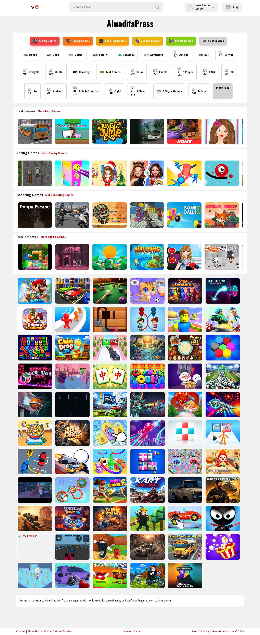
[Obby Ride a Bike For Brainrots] (147, 575)
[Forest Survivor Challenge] (222, 490)
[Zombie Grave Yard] (34, 490)
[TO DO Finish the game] (72, 257)
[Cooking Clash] (222, 461)
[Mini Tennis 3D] (109, 490)
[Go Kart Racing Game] (147, 490)
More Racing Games (54, 153)
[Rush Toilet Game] (147, 319)
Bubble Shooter (89, 91)
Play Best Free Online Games (34, 7)
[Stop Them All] (184, 173)
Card (56, 54)
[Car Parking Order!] (34, 461)
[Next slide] (244, 131)
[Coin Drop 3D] (72, 348)
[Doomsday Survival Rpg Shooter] (72, 215)
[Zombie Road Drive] (147, 547)
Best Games (112, 72)
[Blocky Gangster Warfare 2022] (146, 215)
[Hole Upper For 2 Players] (185, 461)
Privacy (205, 631)
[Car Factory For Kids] (185, 518)
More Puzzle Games (53, 237)
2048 (212, 72)
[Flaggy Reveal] (109, 405)
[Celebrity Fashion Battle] (146, 173)
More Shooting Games (59, 195)
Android (58, 91)
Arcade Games (150, 41)
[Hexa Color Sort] (222, 348)
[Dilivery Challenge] (34, 319)
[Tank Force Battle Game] (34, 518)
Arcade (183, 54)
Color (139, 72)
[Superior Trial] (72, 376)
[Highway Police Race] (34, 173)
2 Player (142, 91)
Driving (228, 54)
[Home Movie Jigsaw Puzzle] (184, 131)
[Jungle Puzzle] (34, 257)
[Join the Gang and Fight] (34, 575)
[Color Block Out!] (147, 376)
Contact (20, 631)
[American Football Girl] (184, 257)
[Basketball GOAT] (34, 405)
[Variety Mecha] (147, 405)
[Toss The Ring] (109, 461)
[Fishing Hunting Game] (147, 348)
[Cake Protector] (109, 518)
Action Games (47, 41)
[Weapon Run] (109, 348)
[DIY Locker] (72, 173)
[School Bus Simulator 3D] (185, 547)
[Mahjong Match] (109, 376)
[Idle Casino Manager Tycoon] (109, 257)
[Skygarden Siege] (222, 405)
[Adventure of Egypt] (109, 215)
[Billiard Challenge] (109, 291)
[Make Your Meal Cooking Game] (185, 348)
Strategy (128, 54)
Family (103, 54)
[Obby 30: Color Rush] (185, 319)
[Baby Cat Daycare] (147, 291)
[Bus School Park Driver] (34, 131)
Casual (79, 54)
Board (33, 54)
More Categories (213, 41)
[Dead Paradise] (34, 547)
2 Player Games (172, 91)
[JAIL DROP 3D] (72, 433)
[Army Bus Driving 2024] (146, 131)
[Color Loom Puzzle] (34, 348)
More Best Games (49, 111)
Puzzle (163, 72)
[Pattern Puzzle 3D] (185, 433)
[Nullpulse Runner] (222, 291)
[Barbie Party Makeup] (221, 131)
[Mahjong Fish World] (146, 257)
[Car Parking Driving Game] (72, 291)
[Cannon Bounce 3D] (184, 215)
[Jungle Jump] (109, 131)
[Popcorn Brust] (222, 547)
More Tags (222, 87)
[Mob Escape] (72, 319)
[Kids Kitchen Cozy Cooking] (34, 433)
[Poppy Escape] (34, 215)
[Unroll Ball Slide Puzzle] (109, 319)
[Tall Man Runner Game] (222, 433)
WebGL (59, 72)
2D (232, 72)
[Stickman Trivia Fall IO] (185, 575)
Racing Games (81, 41)
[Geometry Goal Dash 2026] (34, 376)
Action (202, 91)
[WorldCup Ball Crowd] (222, 376)
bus (206, 54)
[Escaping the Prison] (221, 257)
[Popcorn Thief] (185, 376)
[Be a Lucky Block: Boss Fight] (109, 575)
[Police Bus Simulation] (185, 490)
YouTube (46, 631)
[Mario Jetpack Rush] (34, 291)
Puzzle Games (184, 41)
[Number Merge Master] (109, 433)
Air (35, 91)
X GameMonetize (62, 631)
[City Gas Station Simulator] (72, 575)
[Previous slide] (16, 131)
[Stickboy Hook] (147, 433)
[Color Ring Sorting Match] (72, 490)
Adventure (157, 54)
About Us (33, 631)
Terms (195, 631)
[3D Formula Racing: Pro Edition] (72, 547)
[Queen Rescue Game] (185, 405)
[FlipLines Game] (147, 461)
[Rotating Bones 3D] (72, 518)
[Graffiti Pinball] (221, 173)
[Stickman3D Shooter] (72, 461)
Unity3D (34, 72)
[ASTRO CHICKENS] (72, 405)
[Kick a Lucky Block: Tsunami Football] (109, 547)
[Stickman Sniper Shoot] (222, 518)
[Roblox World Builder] (147, 518)
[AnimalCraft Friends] (72, 131)
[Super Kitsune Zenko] (221, 215)
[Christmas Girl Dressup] (109, 173)
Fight (117, 91)
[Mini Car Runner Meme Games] (222, 319)
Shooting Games (115, 41)
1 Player (188, 72)
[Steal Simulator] (185, 291)
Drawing (84, 72)
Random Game (132, 631)
